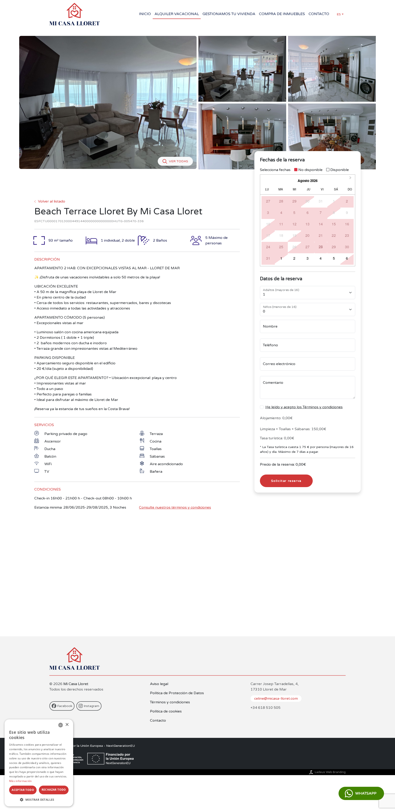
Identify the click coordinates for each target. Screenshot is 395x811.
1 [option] (334, 201)
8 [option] (334, 212)
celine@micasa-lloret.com (276, 698)
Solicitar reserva (286, 481)
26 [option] (294, 246)
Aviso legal (159, 684)
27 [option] (268, 201)
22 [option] (334, 235)
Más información (20, 781)
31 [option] (321, 201)
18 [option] (281, 235)
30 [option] (307, 201)
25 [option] (281, 246)
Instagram (91, 706)
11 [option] (281, 224)
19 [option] (294, 235)
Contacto (158, 720)
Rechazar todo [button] (54, 790)
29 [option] (294, 201)
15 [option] (334, 224)
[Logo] (74, 14)
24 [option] (268, 246)
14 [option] (321, 224)
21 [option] (321, 235)
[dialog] (39, 762)
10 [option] (268, 224)
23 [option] (347, 235)
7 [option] (321, 212)
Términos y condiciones (170, 702)
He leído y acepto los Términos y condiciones (304, 407)
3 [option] (268, 212)
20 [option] (307, 235)
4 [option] (281, 212)
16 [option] (347, 224)
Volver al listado (51, 201)
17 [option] (268, 235)
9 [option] (347, 212)
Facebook (64, 706)
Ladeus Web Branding (330, 772)
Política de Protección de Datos (177, 693)
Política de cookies (166, 711)
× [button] (67, 724)
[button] (39, 799)
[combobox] (60, 725)
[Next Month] (351, 178)
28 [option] (281, 201)
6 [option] (308, 212)
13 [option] (307, 224)
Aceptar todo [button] (23, 790)
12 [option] (294, 224)
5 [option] (294, 212)
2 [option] (347, 201)
